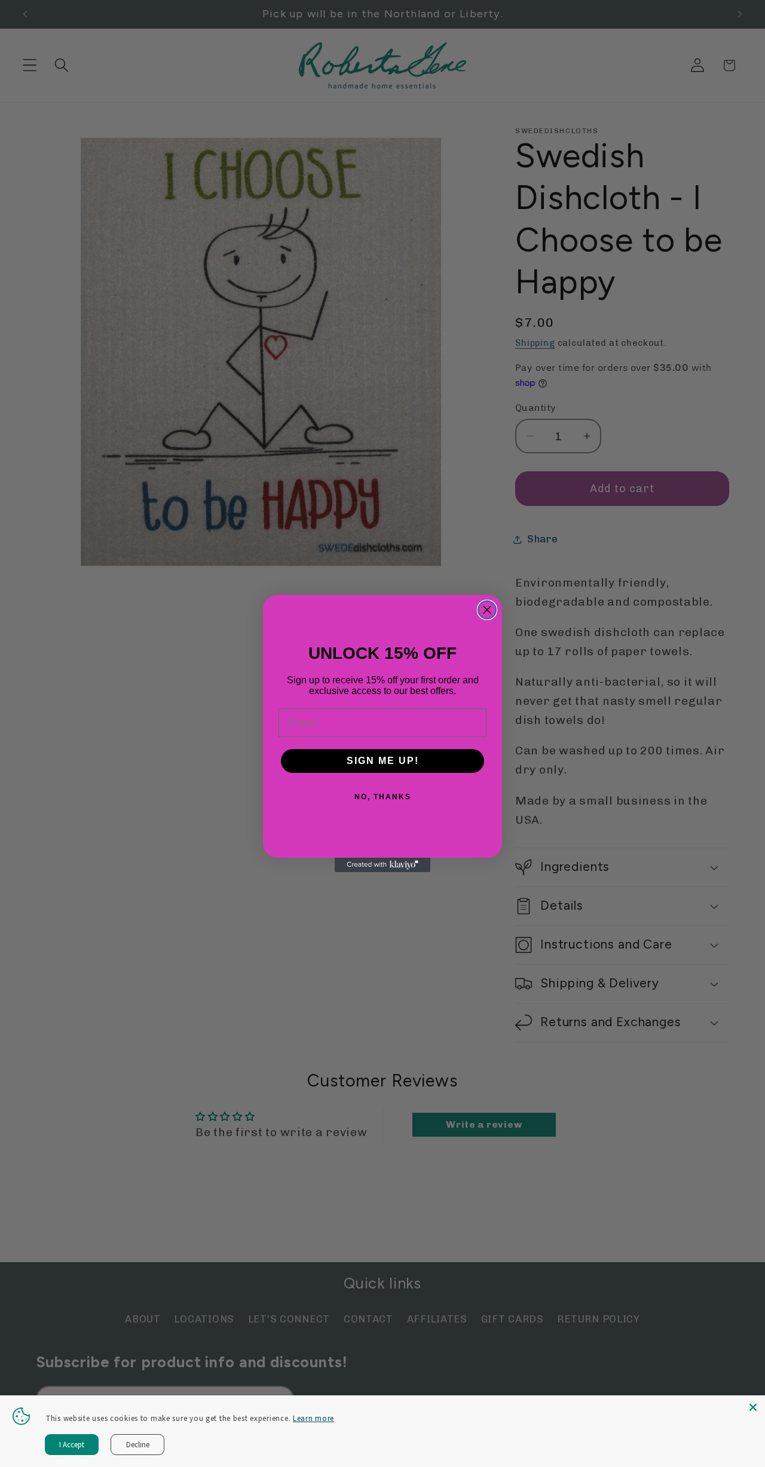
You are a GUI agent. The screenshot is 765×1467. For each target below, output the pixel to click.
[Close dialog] (487, 610)
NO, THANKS (382, 797)
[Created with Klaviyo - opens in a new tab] (382, 865)
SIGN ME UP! (383, 761)
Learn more (313, 1418)
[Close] (753, 1407)
